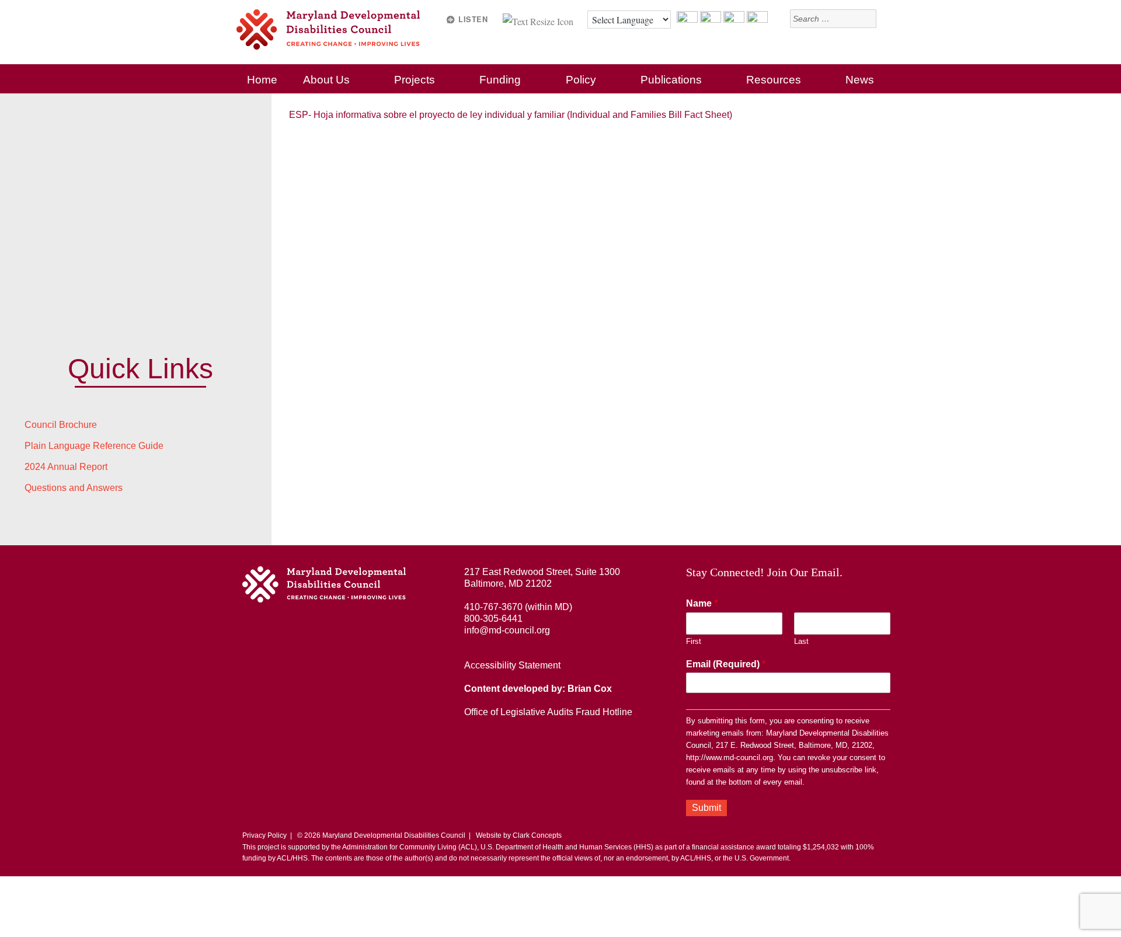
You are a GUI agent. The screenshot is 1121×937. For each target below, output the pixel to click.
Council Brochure (61, 425)
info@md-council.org (507, 630)
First (693, 641)
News (859, 80)
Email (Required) (725, 664)
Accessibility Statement (512, 665)
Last (801, 641)
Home (262, 80)
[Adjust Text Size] (539, 19)
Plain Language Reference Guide (94, 446)
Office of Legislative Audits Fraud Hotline (548, 712)
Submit (706, 808)
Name (702, 603)
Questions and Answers (74, 488)
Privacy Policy (264, 835)
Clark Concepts (537, 835)
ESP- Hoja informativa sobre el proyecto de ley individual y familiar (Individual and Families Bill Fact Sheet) (510, 115)
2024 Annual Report (66, 467)
